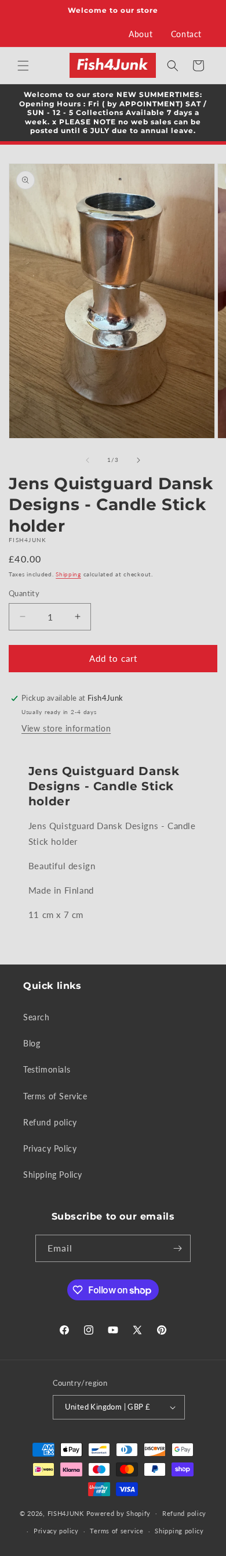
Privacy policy (56, 1531)
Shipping (68, 574)
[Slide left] (87, 460)
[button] (23, 65)
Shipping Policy (52, 1174)
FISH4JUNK (66, 1512)
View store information (66, 728)
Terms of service (116, 1531)
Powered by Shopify (118, 1512)
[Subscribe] (177, 1248)
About (140, 34)
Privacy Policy (49, 1148)
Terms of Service (55, 1096)
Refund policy (50, 1122)
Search (36, 1017)
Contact (186, 34)
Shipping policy (179, 1531)
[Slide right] (138, 460)
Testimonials (46, 1069)
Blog (31, 1043)
